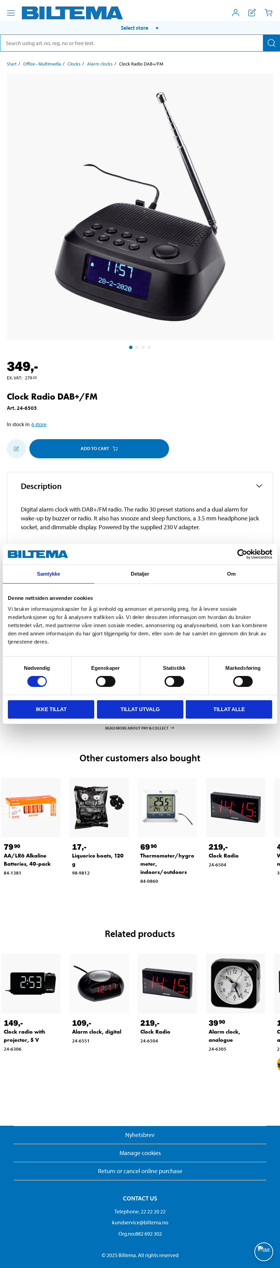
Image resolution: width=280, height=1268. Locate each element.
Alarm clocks (100, 64)
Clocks (74, 64)
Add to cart (95, 448)
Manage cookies (140, 1153)
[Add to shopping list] (16, 448)
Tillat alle (229, 709)
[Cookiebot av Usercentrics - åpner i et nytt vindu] (242, 554)
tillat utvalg (140, 709)
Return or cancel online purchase (140, 1171)
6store (38, 424)
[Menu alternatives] (11, 12)
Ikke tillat (51, 709)
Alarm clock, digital (96, 1031)
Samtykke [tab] (48, 574)
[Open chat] (264, 1252)
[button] (140, 27)
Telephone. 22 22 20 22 (140, 1211)
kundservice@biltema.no (140, 1222)
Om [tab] (231, 574)
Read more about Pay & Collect (137, 727)
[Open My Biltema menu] (235, 12)
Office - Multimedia (42, 64)
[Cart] (268, 12)
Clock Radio (224, 855)
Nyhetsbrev (140, 1135)
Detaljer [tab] (140, 574)
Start (12, 64)
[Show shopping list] (252, 12)
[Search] (271, 43)
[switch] (105, 681)
